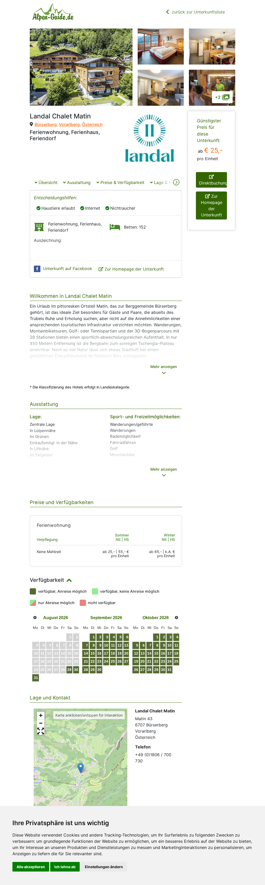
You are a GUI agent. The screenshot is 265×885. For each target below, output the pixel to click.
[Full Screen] (41, 731)
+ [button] (40, 715)
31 (36, 678)
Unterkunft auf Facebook (67, 268)
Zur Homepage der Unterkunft (134, 269)
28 (86, 670)
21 (86, 661)
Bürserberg (46, 124)
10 (106, 645)
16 (99, 653)
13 (126, 645)
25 (113, 661)
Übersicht (47, 182)
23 (99, 661)
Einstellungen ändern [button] (104, 867)
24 (106, 661)
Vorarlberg (69, 124)
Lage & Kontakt (168, 182)
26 (119, 661)
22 (93, 661)
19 (119, 653)
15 (93, 653)
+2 (217, 97)
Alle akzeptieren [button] (31, 867)
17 (106, 653)
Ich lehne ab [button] (65, 867)
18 (113, 653)
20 (126, 653)
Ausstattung (78, 182)
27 (126, 661)
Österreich (92, 124)
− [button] (40, 723)
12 (119, 645)
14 (86, 653)
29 (69, 670)
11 (113, 645)
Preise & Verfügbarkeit (121, 182)
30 (76, 670)
